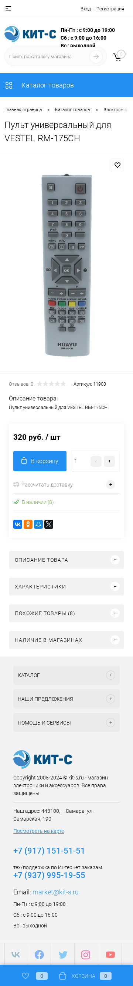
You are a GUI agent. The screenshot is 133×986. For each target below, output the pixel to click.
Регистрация (110, 8)
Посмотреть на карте (38, 831)
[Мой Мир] (38, 524)
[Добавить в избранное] (117, 165)
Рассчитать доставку (47, 485)
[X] (48, 524)
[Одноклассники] (28, 524)
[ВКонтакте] (17, 524)
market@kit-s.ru (56, 892)
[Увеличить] (66, 264)
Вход (86, 8)
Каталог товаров (47, 85)
